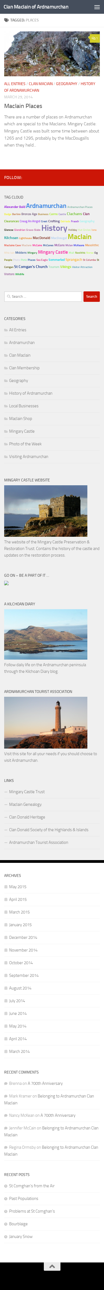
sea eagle (42, 260)
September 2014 (24, 975)
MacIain (80, 236)
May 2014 (17, 1026)
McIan (69, 245)
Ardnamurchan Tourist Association (38, 842)
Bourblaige (18, 1223)
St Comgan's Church (31, 266)
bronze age (29, 214)
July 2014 (17, 1000)
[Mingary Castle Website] (45, 535)
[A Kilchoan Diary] (45, 658)
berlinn (16, 214)
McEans (59, 245)
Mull (71, 252)
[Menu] (97, 7)
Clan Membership (24, 367)
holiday (72, 230)
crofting (54, 221)
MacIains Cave (12, 245)
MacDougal (59, 238)
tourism (54, 267)
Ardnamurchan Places (80, 207)
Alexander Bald (14, 207)
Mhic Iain (9, 252)
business (43, 214)
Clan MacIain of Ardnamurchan (36, 7)
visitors (9, 274)
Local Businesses (24, 405)
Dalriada (65, 221)
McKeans (78, 245)
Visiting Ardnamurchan (28, 456)
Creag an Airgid (30, 221)
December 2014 (23, 937)
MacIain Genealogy (25, 804)
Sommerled (57, 260)
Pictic (24, 260)
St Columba (89, 260)
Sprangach (73, 259)
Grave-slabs (33, 230)
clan (86, 214)
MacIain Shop (20, 418)
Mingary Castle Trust (27, 791)
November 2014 (23, 950)
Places (31, 260)
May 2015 (17, 886)
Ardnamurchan (46, 206)
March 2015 (19, 912)
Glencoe (8, 230)
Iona (94, 230)
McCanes (48, 245)
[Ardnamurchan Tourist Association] (45, 747)
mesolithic (92, 245)
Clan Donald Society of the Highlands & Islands (48, 829)
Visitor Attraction (82, 267)
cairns (53, 214)
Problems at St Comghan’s (32, 1211)
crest (44, 221)
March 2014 (19, 1051)
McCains (37, 245)
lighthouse (25, 238)
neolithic (80, 252)
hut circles (84, 230)
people (8, 260)
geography (87, 221)
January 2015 (20, 924)
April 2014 (18, 1038)
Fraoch (75, 221)
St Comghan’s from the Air (32, 1185)
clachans (74, 214)
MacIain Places (23, 106)
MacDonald (41, 238)
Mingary (32, 252)
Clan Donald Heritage (27, 817)
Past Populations (23, 1198)
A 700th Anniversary (45, 1083)
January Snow (20, 1236)
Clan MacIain (41, 84)
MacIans (27, 245)
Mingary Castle (53, 252)
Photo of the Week (25, 443)
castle (62, 214)
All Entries (15, 84)
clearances (11, 221)
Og (96, 252)
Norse (89, 252)
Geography (66, 84)
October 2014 (21, 962)
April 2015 (18, 899)
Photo (16, 260)
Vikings (65, 267)
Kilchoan (11, 237)
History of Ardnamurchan (30, 393)
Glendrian (19, 230)
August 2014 (20, 988)
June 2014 (18, 1013)
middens (21, 252)
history (54, 228)
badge (7, 214)
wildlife (19, 274)
